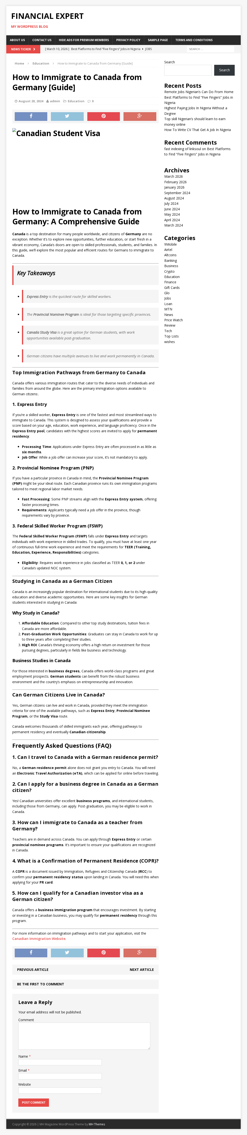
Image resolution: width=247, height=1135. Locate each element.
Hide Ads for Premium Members (84, 40)
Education (76, 101)
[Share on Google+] (140, 116)
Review (169, 325)
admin (55, 101)
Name (23, 1056)
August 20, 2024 (31, 101)
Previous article (32, 969)
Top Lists (171, 336)
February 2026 (175, 182)
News (168, 314)
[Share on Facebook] (31, 116)
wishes (169, 341)
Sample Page (158, 40)
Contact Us (41, 40)
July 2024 (171, 203)
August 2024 (174, 198)
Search (169, 62)
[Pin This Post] (103, 116)
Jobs (167, 298)
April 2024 (172, 220)
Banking (170, 260)
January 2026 (174, 187)
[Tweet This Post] (67, 116)
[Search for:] (210, 48)
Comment (26, 1020)
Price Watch (173, 320)
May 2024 (172, 214)
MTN (168, 309)
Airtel (168, 249)
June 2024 (172, 209)
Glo (167, 293)
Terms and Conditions (194, 40)
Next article (142, 969)
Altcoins (170, 255)
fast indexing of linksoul (182, 148)
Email (23, 1070)
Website (24, 1084)
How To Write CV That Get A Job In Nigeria (197, 129)
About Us (17, 40)
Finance (170, 282)
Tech (168, 331)
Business (171, 266)
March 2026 (173, 176)
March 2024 (173, 225)
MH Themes (97, 1124)
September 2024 (177, 192)
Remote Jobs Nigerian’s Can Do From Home (198, 91)
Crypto (169, 271)
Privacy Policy (128, 40)
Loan (168, 303)
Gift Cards (172, 287)
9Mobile (170, 244)
